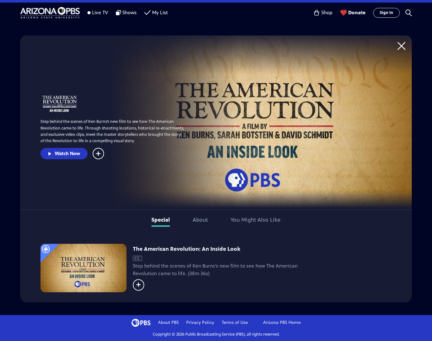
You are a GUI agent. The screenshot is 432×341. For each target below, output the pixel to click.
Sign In (386, 12)
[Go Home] (401, 46)
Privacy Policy (200, 322)
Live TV (100, 12)
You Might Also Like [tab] (256, 219)
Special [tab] (160, 219)
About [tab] (200, 219)
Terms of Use (235, 322)
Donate (357, 12)
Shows (129, 12)
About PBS (168, 322)
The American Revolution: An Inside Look (186, 248)
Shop (326, 12)
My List (160, 12)
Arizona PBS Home (282, 322)
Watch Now (67, 153)
